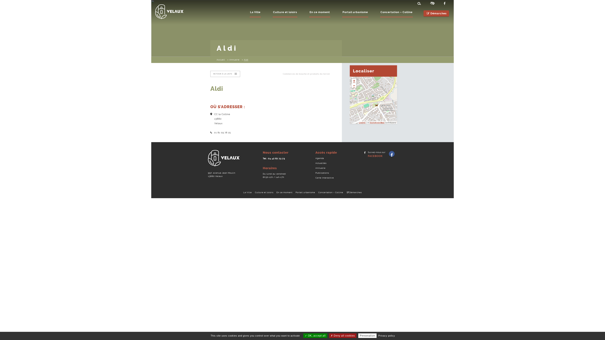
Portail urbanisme (355, 12)
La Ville (255, 12)
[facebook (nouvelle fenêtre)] (445, 3)
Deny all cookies (344, 335)
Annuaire (320, 168)
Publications (322, 173)
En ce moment (320, 12)
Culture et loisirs (285, 12)
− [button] (354, 86)
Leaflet (362, 122)
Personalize (367, 335)
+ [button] (354, 81)
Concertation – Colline (396, 12)
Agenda (319, 158)
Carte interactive (324, 178)
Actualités (320, 163)
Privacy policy (386, 335)
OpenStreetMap (377, 122)
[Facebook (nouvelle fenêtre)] (392, 155)
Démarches (438, 13)
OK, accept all (316, 335)
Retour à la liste (222, 74)
